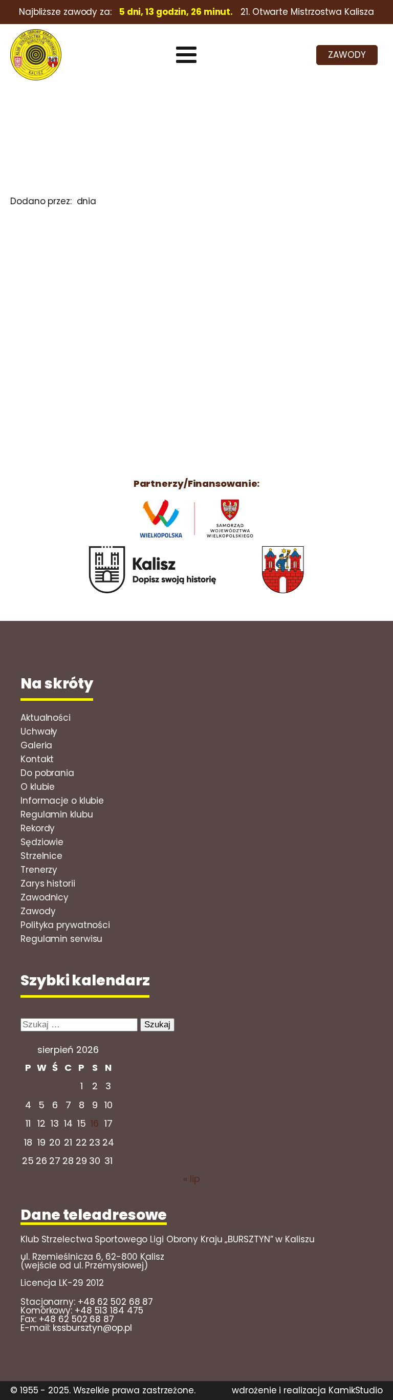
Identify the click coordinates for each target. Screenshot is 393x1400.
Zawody (37, 911)
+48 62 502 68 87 (115, 1302)
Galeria (36, 745)
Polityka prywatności (65, 925)
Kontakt (37, 759)
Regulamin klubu (56, 814)
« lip (191, 1178)
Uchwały (38, 731)
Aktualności (45, 718)
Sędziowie (41, 842)
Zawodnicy (44, 897)
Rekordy (37, 828)
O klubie (37, 787)
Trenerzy (38, 870)
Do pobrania (47, 773)
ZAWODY (346, 55)
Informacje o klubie (62, 800)
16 (95, 1123)
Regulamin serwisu (61, 939)
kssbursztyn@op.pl (92, 1328)
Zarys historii (47, 883)
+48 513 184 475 (109, 1310)
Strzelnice (41, 856)
